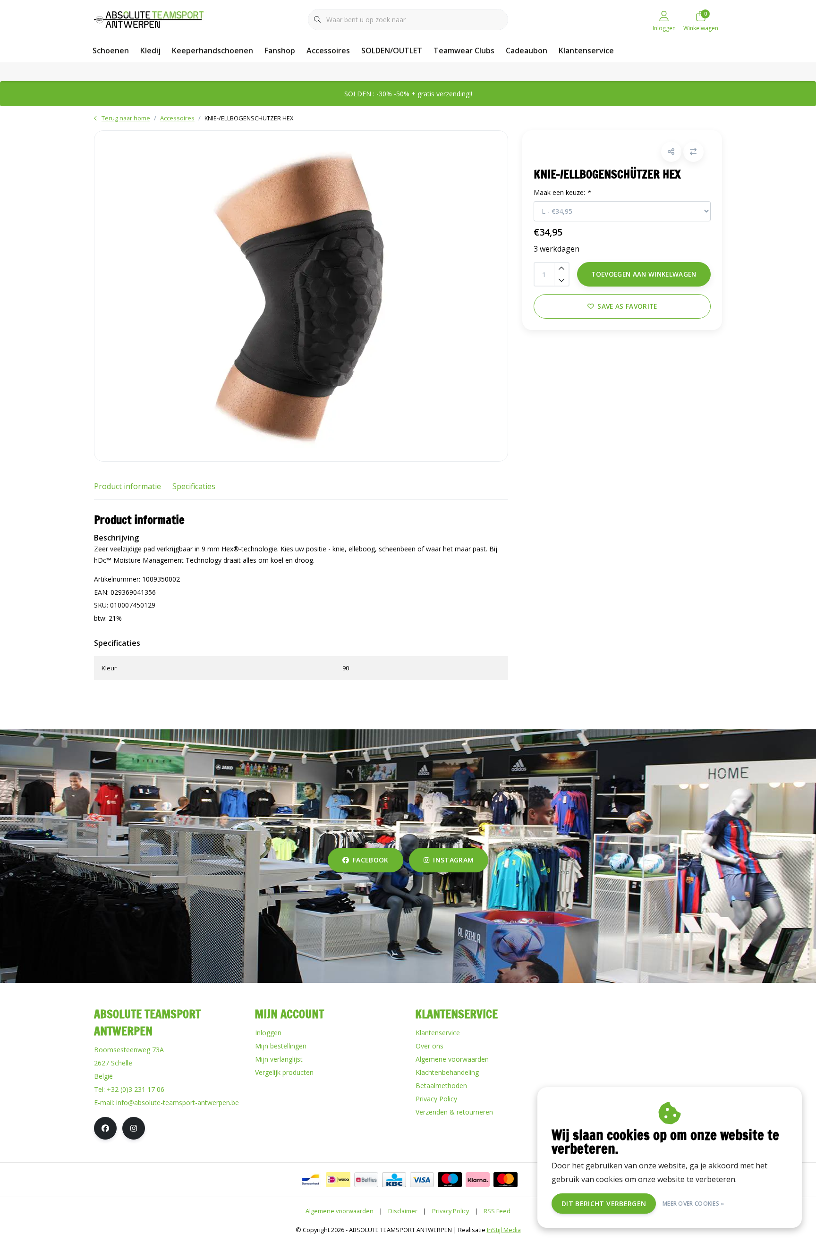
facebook (371, 859)
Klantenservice (586, 50)
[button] (671, 152)
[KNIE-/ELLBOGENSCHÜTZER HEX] (301, 296)
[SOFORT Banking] (478, 1179)
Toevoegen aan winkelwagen (644, 274)
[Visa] (422, 1179)
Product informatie (127, 486)
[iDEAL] (338, 1179)
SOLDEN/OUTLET (391, 50)
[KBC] (394, 1179)
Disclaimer (402, 1211)
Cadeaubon (526, 50)
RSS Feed (497, 1211)
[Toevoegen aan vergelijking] (693, 152)
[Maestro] (450, 1179)
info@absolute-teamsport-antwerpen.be (177, 1102)
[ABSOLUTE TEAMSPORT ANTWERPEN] (152, 18)
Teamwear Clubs (464, 50)
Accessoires (328, 50)
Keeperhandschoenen (212, 50)
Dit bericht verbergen (603, 1203)
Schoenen (111, 50)
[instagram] (133, 1128)
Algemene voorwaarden (340, 1211)
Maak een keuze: (562, 192)
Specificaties (193, 486)
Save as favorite (627, 306)
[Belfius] (366, 1179)
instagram (453, 859)
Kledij (150, 50)
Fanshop (279, 50)
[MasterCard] (505, 1179)
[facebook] (105, 1128)
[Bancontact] (310, 1179)
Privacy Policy (450, 1211)
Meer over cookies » (693, 1204)
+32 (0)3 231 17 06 (135, 1089)
